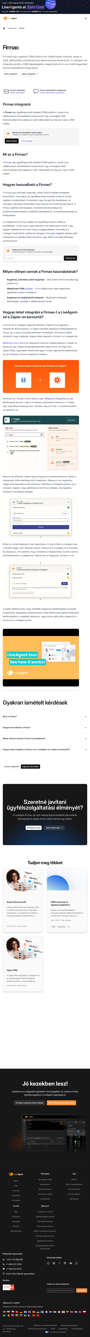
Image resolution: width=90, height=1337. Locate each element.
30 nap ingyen (27, 141)
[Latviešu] (71, 1312)
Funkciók (16, 1191)
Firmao (21, 28)
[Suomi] (42, 1312)
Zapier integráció (29, 74)
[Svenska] (25, 1315)
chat (53, 233)
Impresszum (74, 1199)
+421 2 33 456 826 (14, 1259)
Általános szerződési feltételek (45, 1325)
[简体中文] (38, 1315)
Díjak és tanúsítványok (74, 1184)
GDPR (53, 1329)
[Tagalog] (29, 1315)
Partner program (74, 1194)
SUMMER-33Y (36, 11)
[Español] (33, 1312)
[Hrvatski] (50, 1312)
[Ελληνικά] (25, 1312)
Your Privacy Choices (58, 1332)
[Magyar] (54, 1312)
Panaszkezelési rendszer (45, 1236)
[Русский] (12, 1315)
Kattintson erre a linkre (14, 343)
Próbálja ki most (33, 828)
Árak (16, 1186)
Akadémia (16, 1221)
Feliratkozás (70, 258)
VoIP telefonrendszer (45, 1221)
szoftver (29, 288)
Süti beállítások (77, 1329)
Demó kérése (11, 141)
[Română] (8, 1315)
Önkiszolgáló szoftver (45, 1226)
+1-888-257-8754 (14, 1264)
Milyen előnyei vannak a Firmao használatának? (24, 738)
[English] (29, 1312)
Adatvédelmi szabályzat (37, 1329)
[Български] (8, 1312)
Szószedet (16, 1217)
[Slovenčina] (16, 1315)
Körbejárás (16, 1200)
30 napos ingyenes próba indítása (29, 1103)
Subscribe (82, 1290)
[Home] (4, 28)
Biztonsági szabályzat (69, 1325)
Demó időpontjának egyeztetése (62, 1103)
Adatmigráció (45, 1184)
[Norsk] (80, 1312)
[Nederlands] (76, 1312)
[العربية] (4, 1312)
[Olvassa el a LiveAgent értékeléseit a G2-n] (8, 1287)
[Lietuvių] (67, 1312)
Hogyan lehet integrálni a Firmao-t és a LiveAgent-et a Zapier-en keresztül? (36, 749)
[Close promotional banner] (87, 2)
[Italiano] (59, 1312)
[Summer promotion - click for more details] (45, 7)
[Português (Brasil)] (4, 1315)
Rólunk (74, 1179)
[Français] (46, 1312)
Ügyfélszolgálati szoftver (45, 1217)
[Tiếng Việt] (33, 1315)
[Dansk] (16, 1312)
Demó (16, 1181)
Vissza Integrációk (11, 767)
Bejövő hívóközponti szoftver (45, 1231)
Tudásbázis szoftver (45, 1212)
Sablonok (16, 1226)
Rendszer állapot (45, 1189)
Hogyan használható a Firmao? (17, 727)
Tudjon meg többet (17, 93)
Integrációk (12, 28)
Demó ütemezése (53, 828)
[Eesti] (38, 1312)
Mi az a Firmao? (10, 716)
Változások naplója (45, 1194)
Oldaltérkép (63, 1329)
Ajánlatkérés (45, 1199)
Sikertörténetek (74, 1189)
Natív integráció (10, 74)
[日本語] (63, 1312)
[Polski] (84, 1312)
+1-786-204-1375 (13, 1269)
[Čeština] (12, 1312)
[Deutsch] (21, 1312)
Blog (16, 1212)
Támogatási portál (45, 1179)
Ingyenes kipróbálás (30, 767)
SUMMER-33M (14, 11)
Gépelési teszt (16, 1231)
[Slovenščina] (21, 1315)
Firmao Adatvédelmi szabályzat (52, 93)
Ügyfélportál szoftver (45, 1241)
